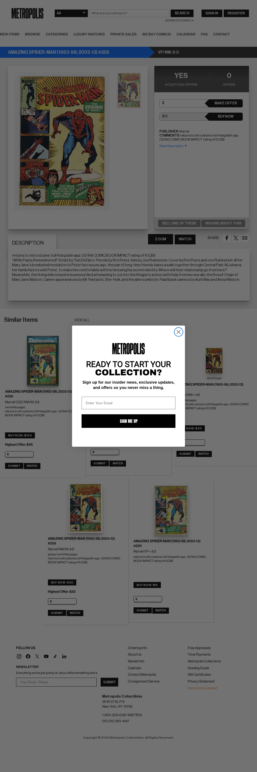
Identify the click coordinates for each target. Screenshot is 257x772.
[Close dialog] (178, 332)
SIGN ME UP (129, 421)
